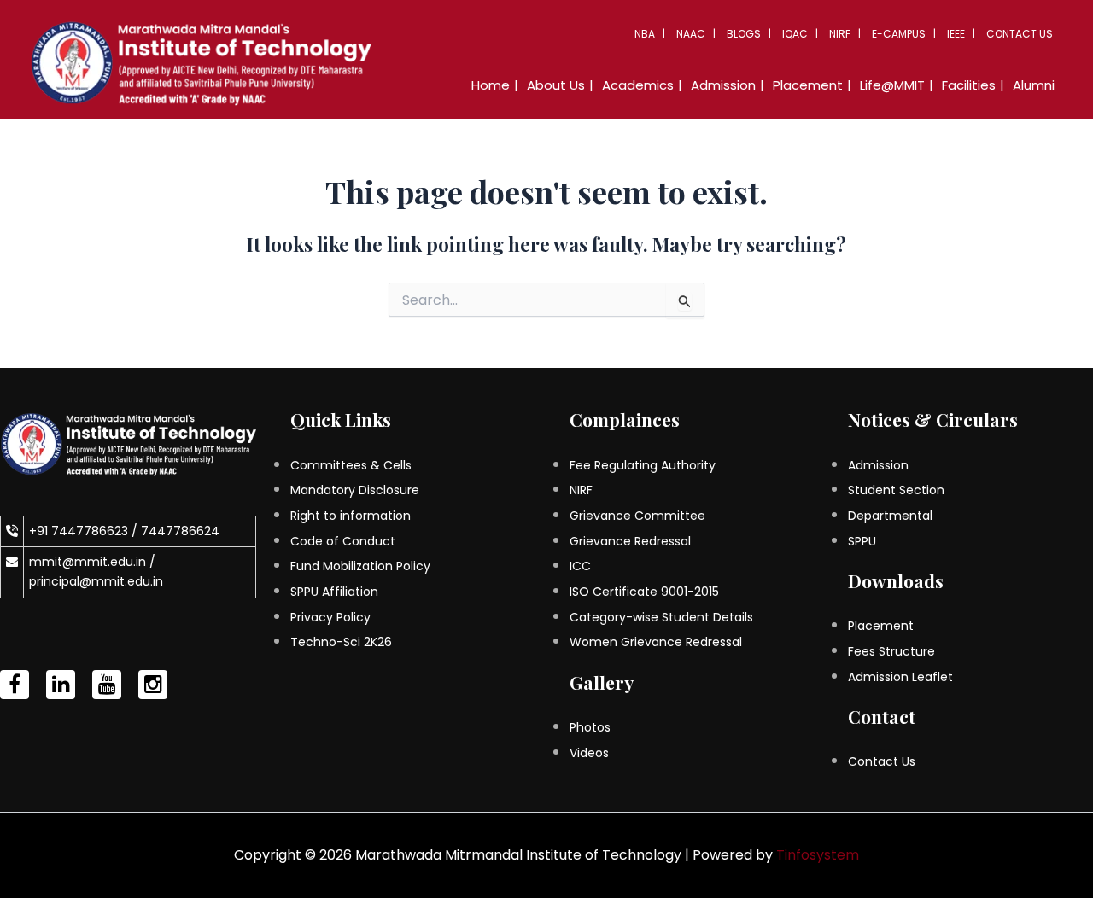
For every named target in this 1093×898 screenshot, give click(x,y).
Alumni (1034, 85)
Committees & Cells (351, 465)
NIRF (839, 33)
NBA (644, 33)
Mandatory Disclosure (354, 490)
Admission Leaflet (900, 676)
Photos (590, 727)
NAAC (690, 33)
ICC (580, 565)
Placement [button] (808, 85)
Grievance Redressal (630, 541)
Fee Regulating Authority (643, 465)
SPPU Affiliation (334, 591)
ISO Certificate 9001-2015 (644, 591)
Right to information (350, 515)
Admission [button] (723, 85)
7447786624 (180, 530)
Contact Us (1019, 33)
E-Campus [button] (899, 33)
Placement (881, 625)
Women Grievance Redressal (656, 641)
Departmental (890, 515)
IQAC (795, 33)
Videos (589, 752)
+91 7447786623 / (85, 530)
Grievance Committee (637, 515)
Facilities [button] (969, 85)
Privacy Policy (330, 617)
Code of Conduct (342, 541)
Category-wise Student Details (661, 617)
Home (490, 85)
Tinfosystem (817, 855)
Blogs (744, 33)
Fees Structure (891, 651)
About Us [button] (556, 85)
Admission (878, 465)
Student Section (896, 490)
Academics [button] (638, 85)
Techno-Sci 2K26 (341, 641)
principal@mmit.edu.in (96, 581)
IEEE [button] (956, 33)
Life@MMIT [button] (892, 85)
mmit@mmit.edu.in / (92, 561)
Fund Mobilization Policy (360, 565)
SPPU (862, 541)
